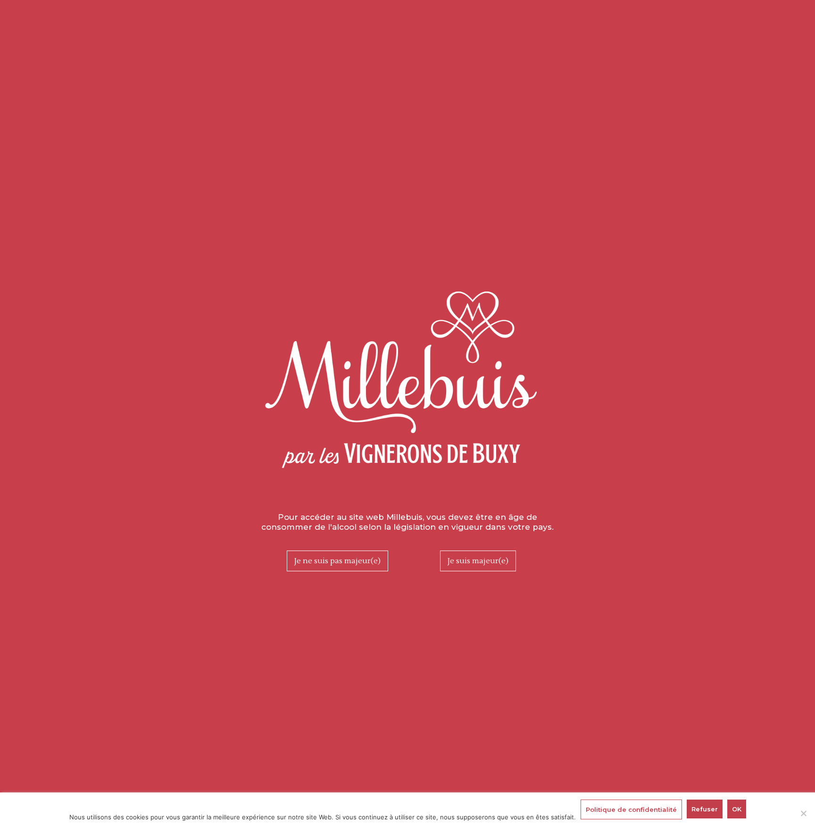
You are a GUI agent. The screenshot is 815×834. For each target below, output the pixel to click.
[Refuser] (803, 813)
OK (736, 809)
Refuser (704, 809)
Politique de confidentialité (631, 809)
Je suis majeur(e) (478, 561)
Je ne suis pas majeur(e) (337, 561)
